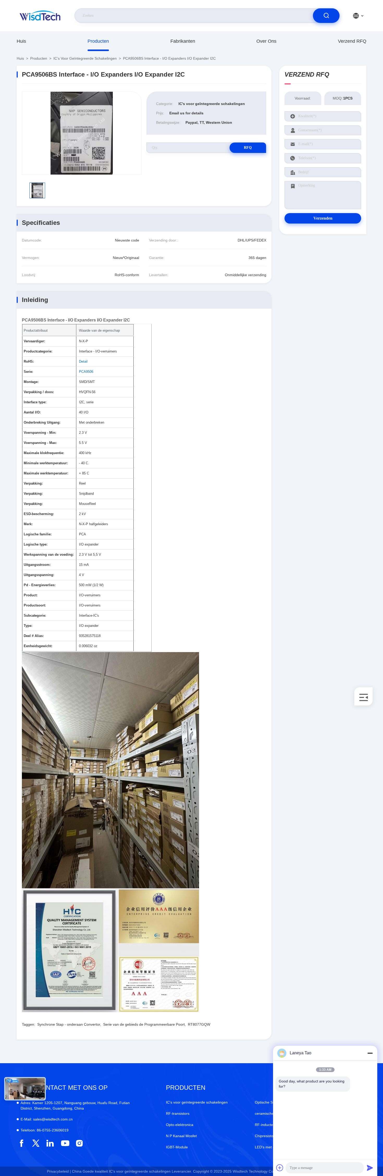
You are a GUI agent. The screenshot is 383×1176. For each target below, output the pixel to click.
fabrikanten (182, 41)
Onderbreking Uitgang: (42, 422)
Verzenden (322, 218)
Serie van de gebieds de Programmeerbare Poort (144, 1024)
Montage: (31, 382)
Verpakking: (33, 483)
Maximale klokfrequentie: (44, 453)
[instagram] (79, 1143)
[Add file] (279, 1167)
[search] (326, 15)
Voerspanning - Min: (40, 433)
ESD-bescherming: (39, 514)
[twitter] (36, 1143)
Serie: (28, 372)
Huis (21, 41)
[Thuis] (40, 15)
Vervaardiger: (34, 341)
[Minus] (370, 1053)
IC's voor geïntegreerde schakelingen (85, 58)
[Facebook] (21, 1143)
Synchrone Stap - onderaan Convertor (68, 1024)
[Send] (370, 1167)
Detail (83, 361)
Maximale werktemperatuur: (46, 473)
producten (98, 41)
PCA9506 (86, 372)
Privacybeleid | (59, 1171)
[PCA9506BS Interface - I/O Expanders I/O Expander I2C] (81, 133)
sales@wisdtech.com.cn (47, 1119)
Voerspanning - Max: (40, 443)
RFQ (248, 148)
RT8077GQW (199, 1024)
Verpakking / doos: (39, 392)
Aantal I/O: (32, 412)
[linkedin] (50, 1143)
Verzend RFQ (352, 41)
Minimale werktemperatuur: (46, 463)
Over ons (266, 41)
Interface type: (35, 402)
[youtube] (65, 1143)
